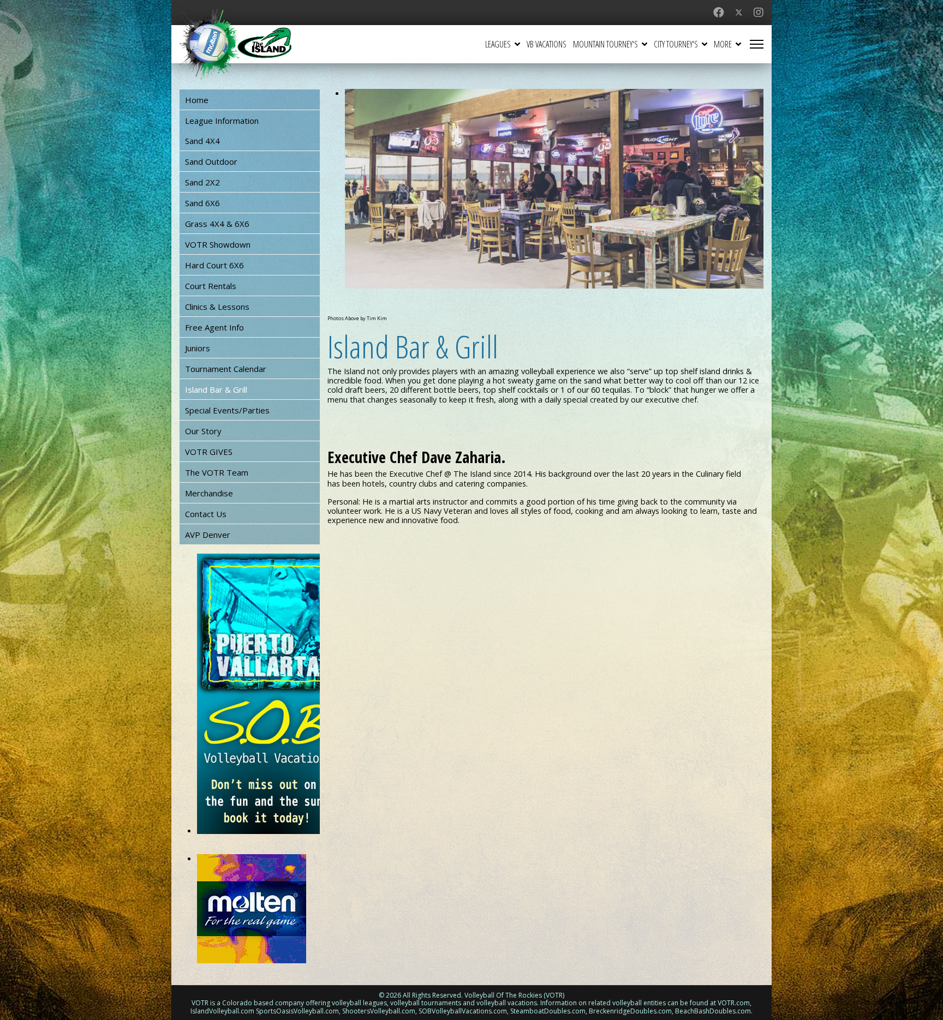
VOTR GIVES (208, 451)
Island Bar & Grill (216, 389)
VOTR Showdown (217, 244)
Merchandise (209, 493)
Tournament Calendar (225, 368)
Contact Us (205, 513)
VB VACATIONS (546, 44)
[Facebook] (718, 12)
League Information (222, 120)
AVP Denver (207, 534)
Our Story (203, 430)
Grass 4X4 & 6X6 (217, 223)
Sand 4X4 (202, 140)
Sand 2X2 (202, 182)
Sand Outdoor (211, 161)
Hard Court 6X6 (214, 265)
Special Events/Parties (227, 410)
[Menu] (756, 44)
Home (196, 99)
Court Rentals (210, 285)
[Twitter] (739, 12)
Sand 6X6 (202, 202)
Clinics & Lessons (217, 306)
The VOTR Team (216, 472)
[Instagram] (758, 12)
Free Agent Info (214, 327)
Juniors (197, 348)
